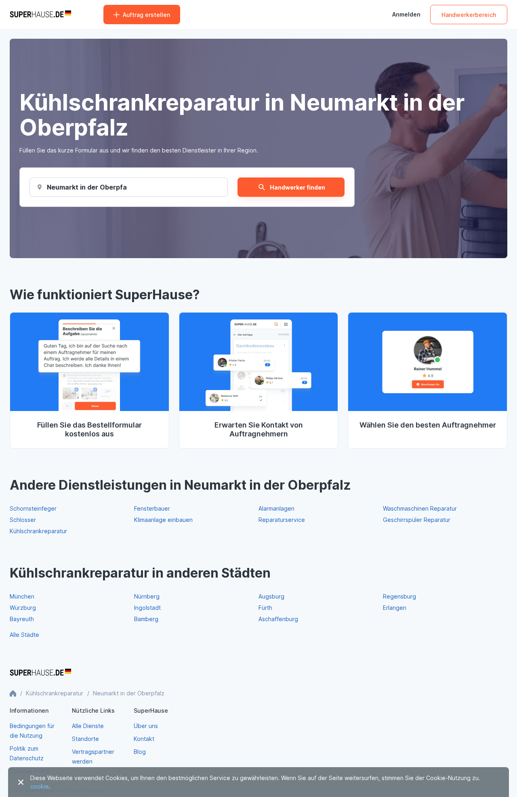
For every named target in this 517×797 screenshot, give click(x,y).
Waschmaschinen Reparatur (420, 508)
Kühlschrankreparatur (38, 531)
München (22, 596)
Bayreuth (22, 618)
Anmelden (406, 14)
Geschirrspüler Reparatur (416, 519)
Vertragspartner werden (93, 756)
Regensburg (399, 596)
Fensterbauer (152, 508)
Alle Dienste (88, 725)
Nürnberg (147, 596)
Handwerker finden (297, 187)
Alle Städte (24, 634)
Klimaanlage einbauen (163, 519)
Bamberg (146, 618)
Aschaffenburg (278, 618)
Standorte (85, 738)
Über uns (146, 725)
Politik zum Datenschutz (27, 753)
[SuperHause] (40, 14)
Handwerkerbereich (468, 14)
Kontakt (144, 738)
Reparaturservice (281, 519)
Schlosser (23, 519)
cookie (39, 786)
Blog (140, 751)
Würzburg (23, 607)
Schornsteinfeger (33, 508)
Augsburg (271, 596)
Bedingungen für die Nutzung (32, 730)
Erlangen (394, 607)
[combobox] (87, 187)
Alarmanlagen (276, 508)
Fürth (265, 607)
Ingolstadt (147, 607)
